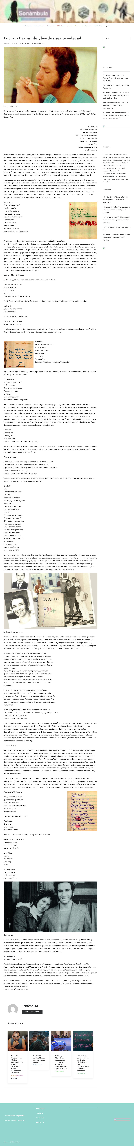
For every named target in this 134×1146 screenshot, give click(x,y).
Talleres (39, 1113)
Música (69, 26)
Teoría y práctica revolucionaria (115, 105)
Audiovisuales (39, 26)
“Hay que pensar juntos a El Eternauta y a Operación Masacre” (116, 209)
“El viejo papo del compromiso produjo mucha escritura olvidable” (116, 220)
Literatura (28, 26)
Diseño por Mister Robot (11, 1142)
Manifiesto (40, 1108)
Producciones (86, 26)
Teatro (77, 26)
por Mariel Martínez (116, 237)
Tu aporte (40, 1118)
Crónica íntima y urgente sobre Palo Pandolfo (115, 180)
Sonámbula (98, 26)
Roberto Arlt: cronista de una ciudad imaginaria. (115, 78)
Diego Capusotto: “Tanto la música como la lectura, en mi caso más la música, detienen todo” (115, 168)
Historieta (60, 26)
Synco (107, 26)
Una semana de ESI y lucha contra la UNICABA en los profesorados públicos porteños (83, 1063)
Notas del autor (32, 1012)
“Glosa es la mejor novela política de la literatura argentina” (115, 199)
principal (14, 1078)
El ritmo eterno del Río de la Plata (115, 155)
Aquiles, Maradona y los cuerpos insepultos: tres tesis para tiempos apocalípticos (61, 1062)
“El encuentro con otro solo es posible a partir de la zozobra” (116, 95)
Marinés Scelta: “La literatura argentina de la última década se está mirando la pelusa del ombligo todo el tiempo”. (116, 160)
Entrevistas (50, 26)
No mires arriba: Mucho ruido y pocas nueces (39, 1059)
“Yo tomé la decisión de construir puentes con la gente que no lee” (116, 115)
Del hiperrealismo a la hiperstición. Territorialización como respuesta (115, 175)
